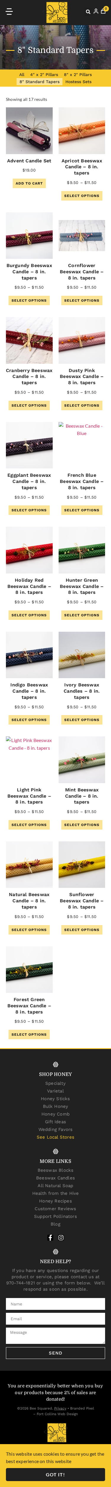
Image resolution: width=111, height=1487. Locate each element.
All (21, 74)
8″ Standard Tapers (39, 81)
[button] (88, 12)
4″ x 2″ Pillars (44, 74)
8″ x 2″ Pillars (78, 74)
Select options (81, 196)
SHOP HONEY (55, 1074)
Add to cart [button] (29, 183)
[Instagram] (61, 1238)
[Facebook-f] (50, 1238)
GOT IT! (55, 1474)
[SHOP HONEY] (55, 1064)
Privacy (60, 1408)
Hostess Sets (78, 81)
